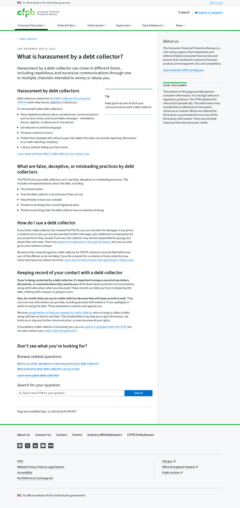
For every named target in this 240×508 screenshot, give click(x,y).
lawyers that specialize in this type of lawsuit (84, 242)
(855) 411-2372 (216, 2)
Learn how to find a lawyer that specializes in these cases (99, 260)
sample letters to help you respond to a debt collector (60, 313)
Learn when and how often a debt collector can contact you (53, 154)
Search (138, 393)
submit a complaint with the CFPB (105, 327)
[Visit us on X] (27, 445)
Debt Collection (28, 39)
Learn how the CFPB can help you (183, 70)
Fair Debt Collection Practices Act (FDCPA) (53, 100)
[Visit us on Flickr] (50, 445)
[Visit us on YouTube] (43, 445)
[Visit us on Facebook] (19, 445)
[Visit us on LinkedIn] (35, 445)
